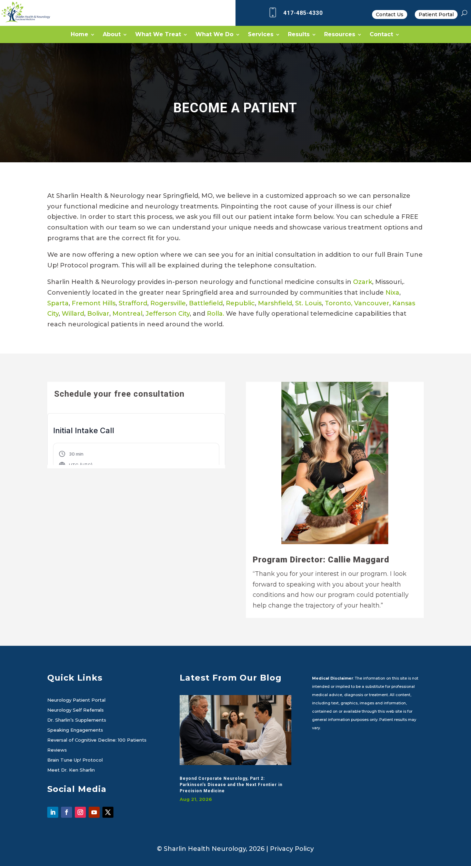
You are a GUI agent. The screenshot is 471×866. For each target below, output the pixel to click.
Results (299, 35)
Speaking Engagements (75, 730)
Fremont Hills (94, 303)
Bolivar (98, 313)
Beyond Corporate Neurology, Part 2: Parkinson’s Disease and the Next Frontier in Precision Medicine (231, 784)
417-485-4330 (303, 13)
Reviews (57, 750)
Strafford (133, 303)
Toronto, (338, 303)
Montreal (127, 313)
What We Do (214, 35)
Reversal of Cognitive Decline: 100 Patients (97, 740)
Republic (240, 303)
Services (260, 35)
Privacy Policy (292, 849)
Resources (339, 35)
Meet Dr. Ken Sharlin (71, 770)
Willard (73, 313)
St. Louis (308, 303)
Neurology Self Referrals (75, 710)
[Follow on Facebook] (66, 812)
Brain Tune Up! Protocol (75, 760)
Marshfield (275, 303)
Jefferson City (168, 313)
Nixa (392, 292)
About (112, 35)
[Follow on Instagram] (80, 812)
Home (79, 35)
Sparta (58, 303)
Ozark (362, 282)
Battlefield (206, 303)
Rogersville (168, 303)
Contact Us (389, 14)
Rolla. (215, 313)
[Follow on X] (107, 812)
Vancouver (371, 303)
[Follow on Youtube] (94, 812)
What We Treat (158, 35)
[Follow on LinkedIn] (52, 812)
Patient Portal (436, 14)
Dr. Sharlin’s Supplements (76, 720)
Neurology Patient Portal (76, 700)
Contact (381, 35)
